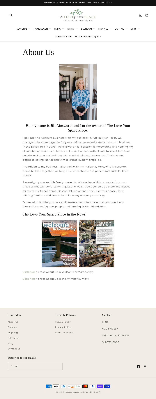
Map (105, 321)
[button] (11, 15)
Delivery (12, 327)
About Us (13, 322)
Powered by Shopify (92, 392)
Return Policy (63, 322)
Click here (29, 272)
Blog (10, 343)
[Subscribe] (59, 366)
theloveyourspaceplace (73, 392)
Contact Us (14, 348)
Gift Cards (13, 338)
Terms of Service (64, 332)
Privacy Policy (63, 327)
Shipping (13, 332)
